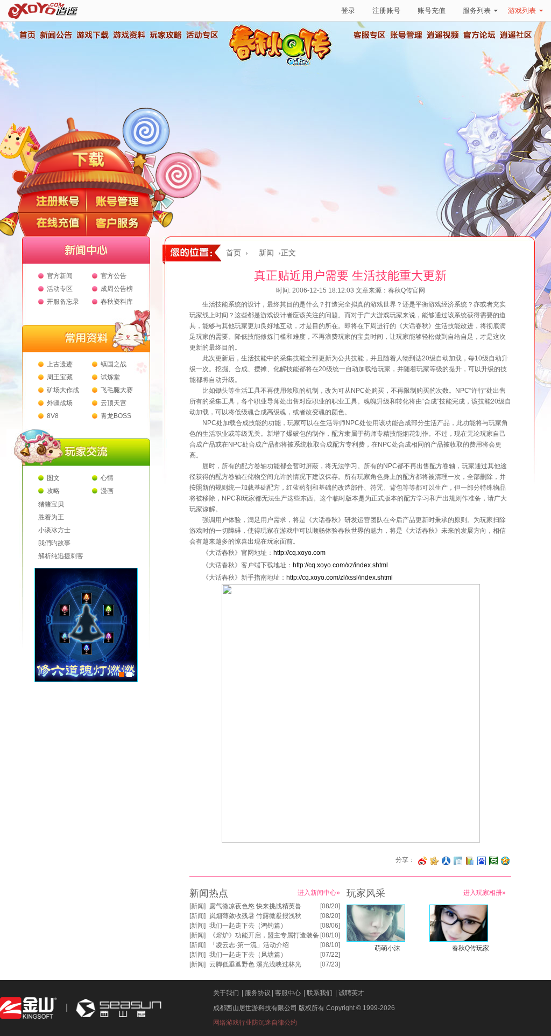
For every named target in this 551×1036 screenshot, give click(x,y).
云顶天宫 (113, 403)
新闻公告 (55, 35)
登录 (348, 10)
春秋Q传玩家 (470, 948)
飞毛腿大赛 (117, 390)
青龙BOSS (116, 416)
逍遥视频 (443, 35)
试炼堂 (110, 377)
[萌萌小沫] (376, 939)
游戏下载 (92, 35)
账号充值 (432, 10)
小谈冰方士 (54, 530)
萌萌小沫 (387, 948)
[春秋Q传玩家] (458, 939)
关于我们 (226, 993)
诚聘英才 (351, 993)
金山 (28, 1008)
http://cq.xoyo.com (299, 553)
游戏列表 (522, 10)
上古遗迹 (60, 364)
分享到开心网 (434, 861)
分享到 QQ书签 (469, 861)
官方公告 (113, 276)
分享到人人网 (446, 861)
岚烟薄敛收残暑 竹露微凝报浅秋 (255, 916)
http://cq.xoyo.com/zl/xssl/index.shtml (339, 577)
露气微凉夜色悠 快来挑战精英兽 (255, 906)
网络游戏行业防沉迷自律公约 (255, 1022)
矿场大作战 (63, 390)
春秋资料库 (117, 301)
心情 (107, 478)
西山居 (117, 1008)
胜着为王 (51, 517)
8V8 (53, 416)
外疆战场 (60, 403)
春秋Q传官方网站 (283, 65)
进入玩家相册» (484, 892)
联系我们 (320, 993)
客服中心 (288, 993)
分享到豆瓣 (493, 861)
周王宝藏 (60, 377)
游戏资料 (128, 35)
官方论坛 (479, 35)
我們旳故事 (54, 543)
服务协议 (258, 993)
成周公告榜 (117, 289)
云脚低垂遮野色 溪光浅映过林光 (255, 964)
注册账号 (386, 10)
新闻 (266, 253)
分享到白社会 (458, 861)
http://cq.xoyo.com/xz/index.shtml (340, 565)
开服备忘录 (63, 301)
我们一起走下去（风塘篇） (248, 954)
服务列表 (477, 10)
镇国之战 (113, 364)
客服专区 (369, 35)
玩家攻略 (165, 35)
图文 (53, 478)
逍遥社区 (516, 35)
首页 (27, 35)
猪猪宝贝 (51, 504)
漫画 (107, 491)
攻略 (53, 491)
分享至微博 (422, 861)
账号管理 (406, 35)
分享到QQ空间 (505, 861)
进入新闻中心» (319, 892)
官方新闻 (60, 276)
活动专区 (201, 35)
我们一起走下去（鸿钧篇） (248, 925)
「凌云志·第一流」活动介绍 (249, 945)
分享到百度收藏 (481, 861)
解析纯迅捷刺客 (60, 556)
